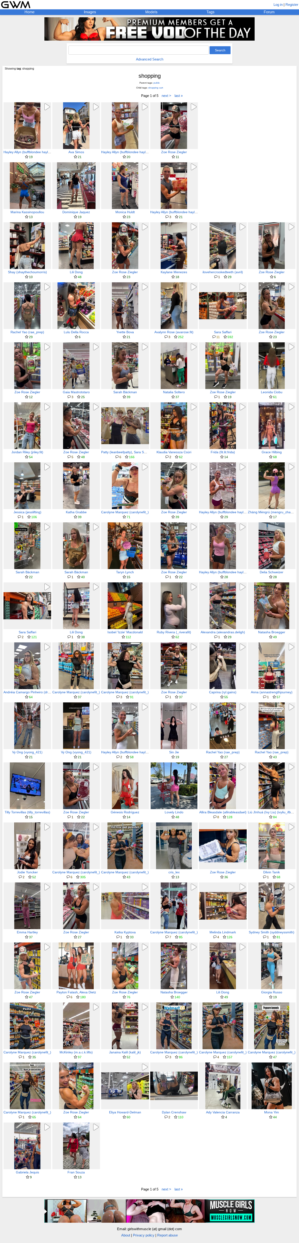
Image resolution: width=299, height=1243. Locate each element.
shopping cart (155, 87)
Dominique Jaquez (76, 212)
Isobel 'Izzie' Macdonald (125, 632)
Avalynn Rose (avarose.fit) (173, 332)
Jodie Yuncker (27, 872)
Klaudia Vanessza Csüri (174, 452)
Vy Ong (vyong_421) (27, 752)
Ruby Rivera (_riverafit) (174, 632)
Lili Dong (76, 272)
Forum (269, 12)
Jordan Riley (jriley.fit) (27, 452)
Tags (210, 12)
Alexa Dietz (87, 992)
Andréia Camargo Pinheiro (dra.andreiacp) (35, 692)
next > (166, 96)
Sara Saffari (222, 332)
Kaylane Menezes (174, 272)
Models (151, 12)
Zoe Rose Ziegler (174, 152)
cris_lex (174, 872)
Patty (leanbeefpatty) (116, 452)
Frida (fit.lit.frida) (223, 452)
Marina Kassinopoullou (27, 212)
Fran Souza (76, 1172)
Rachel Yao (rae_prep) (27, 332)
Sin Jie (174, 752)
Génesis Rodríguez (125, 812)
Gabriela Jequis (27, 1172)
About (125, 1235)
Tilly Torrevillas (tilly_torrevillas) (27, 812)
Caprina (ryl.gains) (222, 692)
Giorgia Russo (271, 992)
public (156, 82)
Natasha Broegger (271, 632)
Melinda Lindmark (223, 932)
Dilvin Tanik (271, 872)
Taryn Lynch (125, 572)
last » (178, 96)
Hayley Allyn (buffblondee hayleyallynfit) (33, 152)
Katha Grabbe (76, 512)
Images (90, 12)
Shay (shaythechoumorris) (27, 272)
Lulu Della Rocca (76, 332)
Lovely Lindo (174, 812)
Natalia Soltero (174, 392)
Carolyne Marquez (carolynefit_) (125, 512)
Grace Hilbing (272, 452)
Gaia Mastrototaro (76, 392)
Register (291, 5)
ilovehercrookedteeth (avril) (223, 272)
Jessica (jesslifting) (27, 512)
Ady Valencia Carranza (223, 1112)
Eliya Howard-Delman (125, 1112)
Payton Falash (67, 992)
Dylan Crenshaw (174, 1112)
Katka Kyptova (125, 932)
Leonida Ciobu (271, 392)
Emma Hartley (27, 932)
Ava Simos (76, 152)
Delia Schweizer (271, 572)
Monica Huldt (125, 212)
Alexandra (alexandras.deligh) (223, 632)
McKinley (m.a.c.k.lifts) (76, 1052)
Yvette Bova (125, 332)
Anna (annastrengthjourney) (271, 692)
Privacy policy (143, 1235)
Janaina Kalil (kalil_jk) (125, 1052)
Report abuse (167, 1235)
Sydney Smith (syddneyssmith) (271, 932)
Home (30, 12)
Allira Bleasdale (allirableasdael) (222, 812)
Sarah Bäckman (125, 392)
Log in (278, 5)
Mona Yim (271, 1112)
